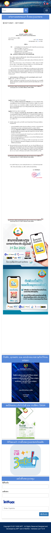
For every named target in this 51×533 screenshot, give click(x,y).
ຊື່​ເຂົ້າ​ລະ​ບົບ (5, 483)
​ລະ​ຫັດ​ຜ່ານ (5, 491)
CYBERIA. (26, 529)
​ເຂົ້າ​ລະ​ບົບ (44, 514)
